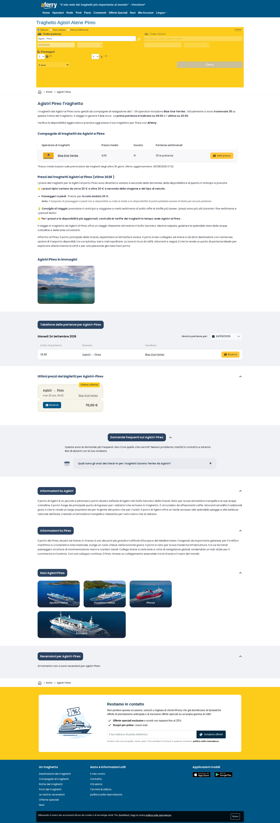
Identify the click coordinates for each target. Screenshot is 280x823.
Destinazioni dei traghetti (55, 774)
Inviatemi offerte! (213, 734)
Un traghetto (48, 767)
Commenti (99, 12)
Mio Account (145, 12)
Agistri (86, 354)
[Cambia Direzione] (139, 39)
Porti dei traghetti (50, 789)
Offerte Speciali (118, 12)
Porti (79, 12)
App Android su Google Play (223, 774)
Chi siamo (96, 784)
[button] (161, 13)
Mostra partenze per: (194, 336)
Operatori (58, 12)
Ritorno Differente (79, 30)
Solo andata (59, 30)
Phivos (150, 602)
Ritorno (44, 30)
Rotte (69, 12)
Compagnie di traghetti (54, 779)
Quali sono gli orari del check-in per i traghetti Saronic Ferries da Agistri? (124, 463)
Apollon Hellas (58, 602)
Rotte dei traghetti (51, 784)
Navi (132, 12)
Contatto (96, 779)
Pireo (98, 354)
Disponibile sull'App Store (201, 774)
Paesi (87, 12)
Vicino (235, 816)
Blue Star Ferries (68, 155)
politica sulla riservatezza (206, 741)
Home (46, 12)
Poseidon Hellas (104, 602)
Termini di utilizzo (100, 789)
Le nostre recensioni (51, 794)
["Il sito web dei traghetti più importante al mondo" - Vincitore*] (49, 5)
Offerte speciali (49, 800)
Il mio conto (97, 774)
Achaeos (82, 633)
